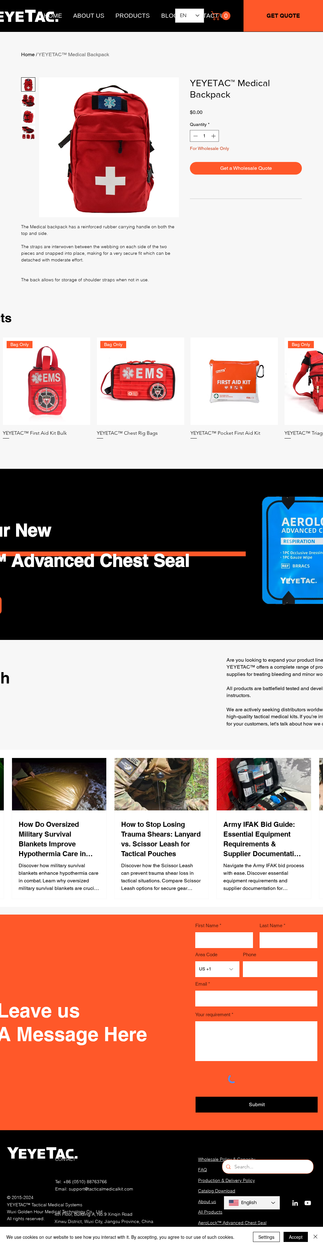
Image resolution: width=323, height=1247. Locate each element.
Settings (266, 1237)
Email (201, 983)
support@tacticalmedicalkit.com (101, 1189)
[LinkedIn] (295, 1203)
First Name (206, 925)
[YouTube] (308, 1203)
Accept (295, 1237)
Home (28, 54)
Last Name (271, 925)
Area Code (206, 954)
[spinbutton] (204, 135)
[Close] (315, 1237)
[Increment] (214, 135)
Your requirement (212, 1014)
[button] (221, 15)
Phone (249, 954)
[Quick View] (234, 381)
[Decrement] (195, 135)
